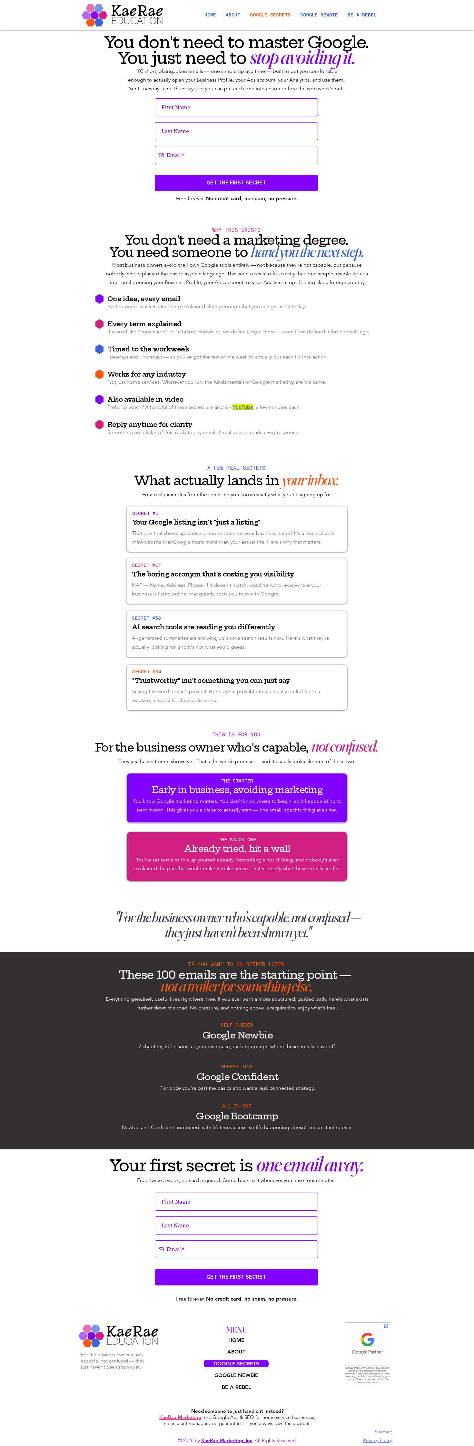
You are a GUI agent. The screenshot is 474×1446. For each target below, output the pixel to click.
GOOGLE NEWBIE (236, 1375)
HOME (236, 1340)
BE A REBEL (236, 1387)
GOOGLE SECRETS (236, 1364)
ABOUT (236, 1352)
